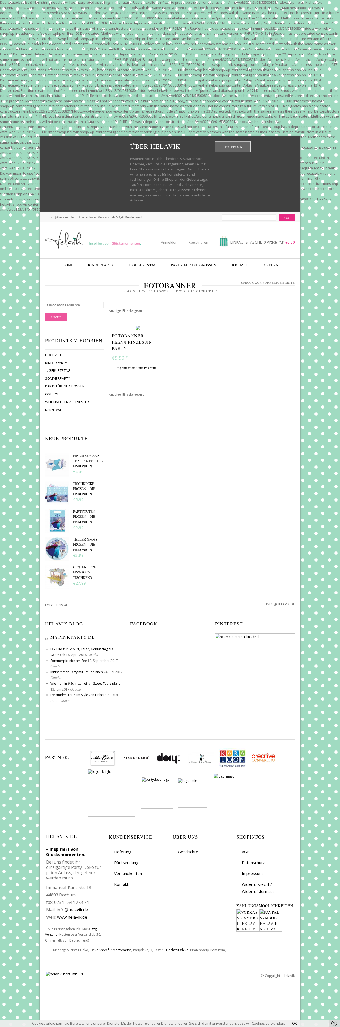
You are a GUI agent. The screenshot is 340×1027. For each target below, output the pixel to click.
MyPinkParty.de (72, 637)
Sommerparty (57, 378)
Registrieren (198, 242)
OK (294, 1023)
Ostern (271, 264)
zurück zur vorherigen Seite (268, 282)
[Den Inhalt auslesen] (47, 637)
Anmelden (169, 242)
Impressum (252, 873)
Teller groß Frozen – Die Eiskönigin (85, 544)
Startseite (132, 291)
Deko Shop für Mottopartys (111, 950)
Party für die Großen (193, 264)
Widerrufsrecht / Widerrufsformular (258, 888)
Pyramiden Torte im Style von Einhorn (78, 695)
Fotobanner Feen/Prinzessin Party (132, 342)
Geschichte (188, 851)
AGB (246, 851)
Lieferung (122, 851)
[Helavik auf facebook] (75, 605)
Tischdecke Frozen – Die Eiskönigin (84, 488)
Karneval (53, 409)
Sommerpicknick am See (68, 660)
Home (68, 264)
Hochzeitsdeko (177, 950)
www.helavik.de (72, 917)
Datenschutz (253, 862)
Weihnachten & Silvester (67, 401)
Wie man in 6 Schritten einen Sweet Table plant (85, 683)
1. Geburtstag (142, 264)
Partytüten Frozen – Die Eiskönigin (84, 516)
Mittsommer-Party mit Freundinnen (76, 672)
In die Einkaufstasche (136, 368)
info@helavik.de (72, 910)
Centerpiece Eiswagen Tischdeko (84, 572)
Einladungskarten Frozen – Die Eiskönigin (88, 460)
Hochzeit (240, 264)
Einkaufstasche (262, 242)
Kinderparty (101, 264)
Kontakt (121, 884)
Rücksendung (126, 862)
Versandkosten (128, 873)
